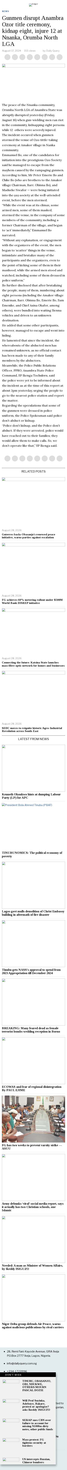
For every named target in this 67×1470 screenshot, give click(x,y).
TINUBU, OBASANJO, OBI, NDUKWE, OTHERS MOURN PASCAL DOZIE (36, 1386)
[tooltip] (7, 57)
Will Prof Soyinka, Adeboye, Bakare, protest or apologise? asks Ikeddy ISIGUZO (36, 1405)
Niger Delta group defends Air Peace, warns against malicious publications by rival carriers (33, 1325)
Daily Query (53, 50)
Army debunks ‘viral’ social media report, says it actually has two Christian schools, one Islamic (32, 1207)
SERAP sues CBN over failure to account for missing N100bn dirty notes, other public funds (37, 1425)
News (5, 11)
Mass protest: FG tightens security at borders (34, 1442)
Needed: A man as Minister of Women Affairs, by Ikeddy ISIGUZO (32, 1267)
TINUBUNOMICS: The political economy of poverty (32, 854)
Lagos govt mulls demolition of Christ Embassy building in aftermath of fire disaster (33, 913)
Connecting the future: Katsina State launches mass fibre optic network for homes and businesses (33, 664)
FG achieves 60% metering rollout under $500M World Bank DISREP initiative (32, 601)
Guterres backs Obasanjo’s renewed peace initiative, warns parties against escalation (28, 536)
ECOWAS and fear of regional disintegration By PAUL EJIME (31, 1088)
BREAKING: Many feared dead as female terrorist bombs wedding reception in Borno (31, 1030)
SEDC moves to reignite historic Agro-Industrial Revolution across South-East (32, 730)
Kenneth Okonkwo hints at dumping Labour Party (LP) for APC (31, 796)
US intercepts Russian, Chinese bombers (36, 1461)
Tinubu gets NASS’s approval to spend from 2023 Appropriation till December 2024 (31, 971)
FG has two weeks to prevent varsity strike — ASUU (32, 1147)
